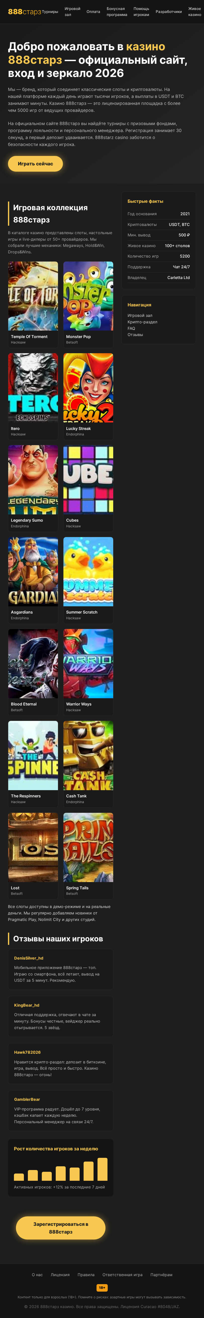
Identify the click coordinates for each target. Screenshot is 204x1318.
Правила (86, 1274)
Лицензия (60, 1274)
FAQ (131, 328)
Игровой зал (140, 315)
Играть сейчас (35, 164)
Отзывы (135, 334)
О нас (37, 1274)
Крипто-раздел (142, 321)
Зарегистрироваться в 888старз (60, 1228)
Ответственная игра (122, 1274)
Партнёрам (161, 1274)
